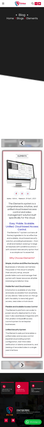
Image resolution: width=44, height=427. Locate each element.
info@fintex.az (20, 389)
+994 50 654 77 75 (7, 389)
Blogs (20, 18)
